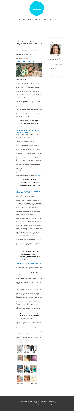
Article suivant (40, 392)
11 (37, 304)
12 (38, 304)
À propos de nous (50, 401)
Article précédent (19, 392)
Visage (17, 46)
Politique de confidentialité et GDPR (26, 401)
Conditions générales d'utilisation (40, 401)
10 (33, 235)
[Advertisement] (37, 27)
